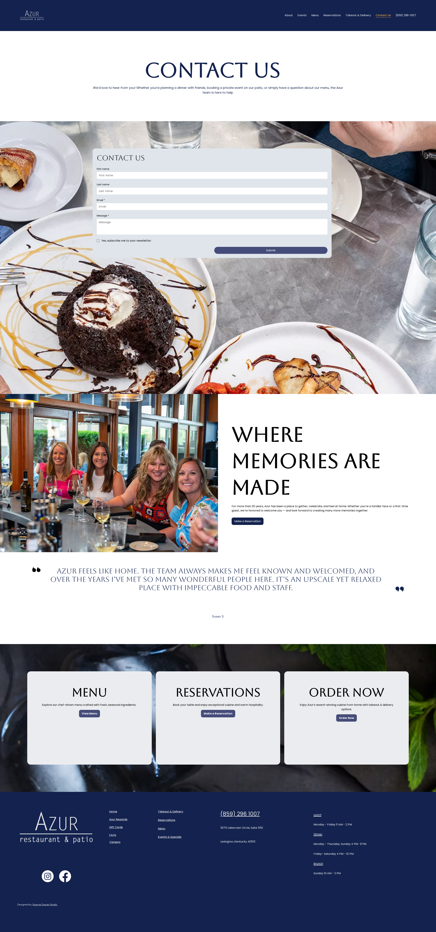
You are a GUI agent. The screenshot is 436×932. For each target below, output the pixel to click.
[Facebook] (65, 876)
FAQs (112, 835)
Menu (161, 829)
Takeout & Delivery (170, 812)
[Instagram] (48, 876)
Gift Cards (116, 827)
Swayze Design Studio (44, 904)
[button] (247, 521)
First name (103, 169)
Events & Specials (169, 837)
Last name (103, 184)
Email (101, 200)
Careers (115, 842)
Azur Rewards (118, 819)
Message (103, 215)
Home (113, 812)
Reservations (166, 820)
